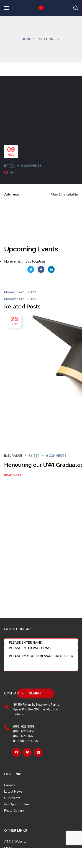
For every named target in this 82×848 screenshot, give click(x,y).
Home (26, 39)
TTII (12, 166)
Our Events (12, 798)
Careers (9, 785)
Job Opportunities (16, 804)
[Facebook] (16, 752)
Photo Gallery (14, 811)
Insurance (13, 456)
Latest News (13, 792)
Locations (46, 39)
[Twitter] (27, 752)
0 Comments (31, 166)
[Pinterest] (38, 752)
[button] (75, 8)
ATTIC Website (15, 842)
